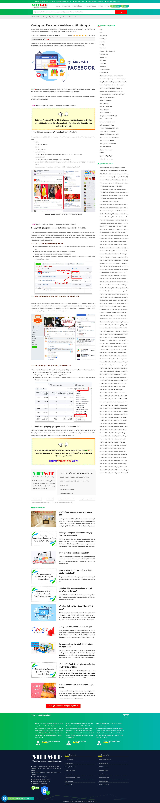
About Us (102, 42)
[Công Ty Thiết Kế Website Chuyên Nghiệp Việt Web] (39, 6)
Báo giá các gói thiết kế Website (108, 116)
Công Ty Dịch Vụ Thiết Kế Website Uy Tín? (111, 91)
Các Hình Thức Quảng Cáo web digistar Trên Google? (113, 460)
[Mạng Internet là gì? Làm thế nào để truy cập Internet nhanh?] (43, 576)
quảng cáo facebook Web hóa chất (66, 499)
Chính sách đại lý (70, 784)
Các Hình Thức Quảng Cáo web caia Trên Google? (113, 423)
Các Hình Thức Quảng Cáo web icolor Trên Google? (113, 445)
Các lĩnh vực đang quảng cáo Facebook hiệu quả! (62, 105)
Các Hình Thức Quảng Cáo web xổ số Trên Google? (113, 337)
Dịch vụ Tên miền (104, 109)
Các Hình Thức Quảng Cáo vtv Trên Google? (111, 389)
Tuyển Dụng (103, 39)
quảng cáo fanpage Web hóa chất (87, 499)
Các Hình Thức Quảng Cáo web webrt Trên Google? (113, 417)
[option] (80, 733)
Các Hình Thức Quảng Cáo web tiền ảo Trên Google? (113, 244)
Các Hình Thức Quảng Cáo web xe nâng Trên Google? (114, 362)
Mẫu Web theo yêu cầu (113, 1)
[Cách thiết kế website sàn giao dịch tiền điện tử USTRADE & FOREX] (43, 670)
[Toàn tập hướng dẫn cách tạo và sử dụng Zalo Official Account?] (43, 538)
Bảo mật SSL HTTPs (105, 113)
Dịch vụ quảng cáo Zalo (106, 150)
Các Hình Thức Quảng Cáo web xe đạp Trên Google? (113, 346)
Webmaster (103, 48)
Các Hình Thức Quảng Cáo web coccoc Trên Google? (113, 463)
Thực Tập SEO (104, 72)
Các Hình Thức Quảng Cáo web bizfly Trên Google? (113, 433)
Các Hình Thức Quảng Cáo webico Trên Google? (112, 448)
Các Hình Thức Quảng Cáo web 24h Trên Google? (112, 392)
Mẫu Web (116, 6)
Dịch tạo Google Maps (106, 106)
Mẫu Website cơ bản (105, 146)
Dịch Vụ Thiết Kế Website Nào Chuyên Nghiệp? (112, 85)
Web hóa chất (50, 499)
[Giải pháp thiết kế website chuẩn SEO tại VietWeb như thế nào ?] (43, 594)
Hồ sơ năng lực (69, 763)
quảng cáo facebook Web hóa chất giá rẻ (63, 502)
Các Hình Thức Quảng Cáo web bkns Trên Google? (113, 439)
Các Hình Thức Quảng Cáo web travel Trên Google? (113, 275)
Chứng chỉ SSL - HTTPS (106, 159)
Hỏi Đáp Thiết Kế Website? (107, 97)
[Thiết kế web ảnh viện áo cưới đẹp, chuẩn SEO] (43, 518)
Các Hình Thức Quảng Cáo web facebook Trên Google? (114, 470)
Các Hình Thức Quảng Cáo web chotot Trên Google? (113, 399)
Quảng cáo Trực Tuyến (106, 156)
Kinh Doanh (103, 63)
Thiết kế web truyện (103, 770)
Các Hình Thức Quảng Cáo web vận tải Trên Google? (113, 328)
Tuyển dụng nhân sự (70, 770)
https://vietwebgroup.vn (66, 493)
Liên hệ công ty (69, 781)
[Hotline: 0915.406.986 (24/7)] (4, 798)
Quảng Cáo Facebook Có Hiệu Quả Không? (111, 76)
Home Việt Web (79, 1)
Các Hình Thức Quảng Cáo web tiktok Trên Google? (113, 383)
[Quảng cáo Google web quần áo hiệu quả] (43, 630)
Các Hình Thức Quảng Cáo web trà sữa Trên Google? (113, 254)
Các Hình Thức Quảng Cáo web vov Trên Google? (112, 386)
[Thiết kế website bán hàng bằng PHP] (43, 557)
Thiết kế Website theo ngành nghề (109, 128)
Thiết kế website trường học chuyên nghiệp (111, 186)
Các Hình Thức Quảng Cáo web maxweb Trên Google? (114, 426)
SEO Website (103, 153)
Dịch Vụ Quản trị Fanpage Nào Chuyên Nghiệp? (113, 79)
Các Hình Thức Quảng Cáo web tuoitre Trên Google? (113, 396)
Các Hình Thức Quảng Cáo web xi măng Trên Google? (114, 368)
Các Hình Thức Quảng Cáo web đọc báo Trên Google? (114, 408)
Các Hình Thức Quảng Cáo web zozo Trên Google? (113, 451)
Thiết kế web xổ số (103, 763)
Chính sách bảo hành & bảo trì (73, 777)
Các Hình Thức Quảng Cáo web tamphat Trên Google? (114, 414)
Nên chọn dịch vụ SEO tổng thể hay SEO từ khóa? (112, 167)
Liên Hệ (102, 45)
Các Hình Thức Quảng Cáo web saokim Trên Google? (113, 454)
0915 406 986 (64, 485)
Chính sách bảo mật (70, 774)
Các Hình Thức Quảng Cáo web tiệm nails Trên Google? (114, 238)
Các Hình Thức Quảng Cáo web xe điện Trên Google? (113, 352)
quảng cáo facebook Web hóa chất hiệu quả (41, 502)
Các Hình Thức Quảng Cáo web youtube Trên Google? (114, 473)
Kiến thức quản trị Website (107, 125)
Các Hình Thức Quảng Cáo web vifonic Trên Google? (113, 420)
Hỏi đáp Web (103, 57)
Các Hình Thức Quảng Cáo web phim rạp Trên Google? (114, 405)
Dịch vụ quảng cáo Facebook (108, 143)
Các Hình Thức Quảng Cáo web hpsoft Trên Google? (113, 457)
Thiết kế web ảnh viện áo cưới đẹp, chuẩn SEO (112, 198)
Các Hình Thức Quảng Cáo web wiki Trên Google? (112, 442)
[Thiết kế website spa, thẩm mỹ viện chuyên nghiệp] (43, 690)
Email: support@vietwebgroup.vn (61, 1)
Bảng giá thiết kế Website (95, 1)
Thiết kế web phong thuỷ (105, 759)
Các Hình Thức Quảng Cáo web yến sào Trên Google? (113, 374)
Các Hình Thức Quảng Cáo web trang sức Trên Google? (114, 260)
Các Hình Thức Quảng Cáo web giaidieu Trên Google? (114, 436)
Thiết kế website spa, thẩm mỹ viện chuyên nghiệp (113, 189)
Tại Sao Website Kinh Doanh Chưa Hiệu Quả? (112, 94)
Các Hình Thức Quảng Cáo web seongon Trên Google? (114, 380)
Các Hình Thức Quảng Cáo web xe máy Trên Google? (113, 355)
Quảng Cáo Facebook (106, 100)
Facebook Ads (104, 54)
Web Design (103, 60)
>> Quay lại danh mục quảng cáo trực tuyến (63, 706)
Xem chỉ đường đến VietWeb (40, 783)
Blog (126, 6)
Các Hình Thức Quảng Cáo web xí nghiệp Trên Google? (114, 334)
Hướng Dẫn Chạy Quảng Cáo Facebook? (111, 88)
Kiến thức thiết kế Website (107, 119)
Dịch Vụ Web (103, 35)
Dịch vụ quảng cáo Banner (107, 140)
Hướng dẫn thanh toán (71, 766)
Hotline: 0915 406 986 (41, 1)
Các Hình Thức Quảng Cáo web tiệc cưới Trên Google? (114, 235)
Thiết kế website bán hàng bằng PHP (74, 553)
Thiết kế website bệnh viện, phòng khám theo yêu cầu (114, 195)
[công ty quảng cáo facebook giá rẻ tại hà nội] (63, 66)
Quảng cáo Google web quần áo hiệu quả (75, 626)
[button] (124, 715)
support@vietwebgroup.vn (67, 489)
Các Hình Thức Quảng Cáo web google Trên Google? (113, 466)
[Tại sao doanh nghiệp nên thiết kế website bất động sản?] (43, 648)
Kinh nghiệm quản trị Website (108, 131)
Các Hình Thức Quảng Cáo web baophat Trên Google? (114, 411)
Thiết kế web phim (103, 774)
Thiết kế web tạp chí (103, 781)
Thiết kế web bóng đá (104, 777)
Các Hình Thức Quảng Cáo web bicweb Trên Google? (113, 429)
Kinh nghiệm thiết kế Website (108, 122)
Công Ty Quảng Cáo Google (107, 51)
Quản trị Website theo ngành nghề (109, 134)
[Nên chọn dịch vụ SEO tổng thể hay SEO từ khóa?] (43, 612)
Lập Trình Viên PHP (105, 69)
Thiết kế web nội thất (104, 784)
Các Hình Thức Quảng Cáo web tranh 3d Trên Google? (114, 269)
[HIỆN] (47, 39)
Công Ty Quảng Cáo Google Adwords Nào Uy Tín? (113, 82)
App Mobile (103, 66)
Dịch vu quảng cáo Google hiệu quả (109, 137)
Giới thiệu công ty (70, 759)
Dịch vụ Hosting (104, 103)
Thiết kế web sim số (103, 766)
